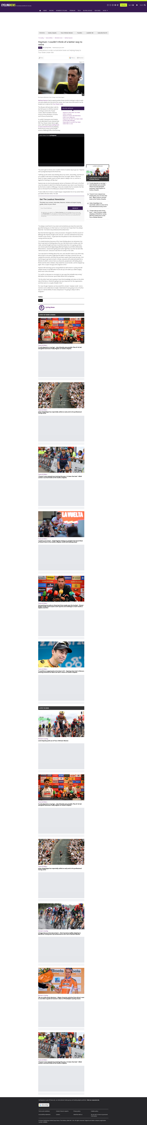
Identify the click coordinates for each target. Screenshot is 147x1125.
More (104, 10)
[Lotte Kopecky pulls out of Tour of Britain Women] (97, 174)
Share (42, 57)
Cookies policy (94, 1111)
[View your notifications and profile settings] (136, 5)
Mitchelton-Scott (58, 38)
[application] (61, 150)
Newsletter (81, 57)
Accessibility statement (44, 1114)
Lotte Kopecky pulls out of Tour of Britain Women (98, 178)
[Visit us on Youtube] (115, 5)
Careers (58, 1114)
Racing (51, 10)
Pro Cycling (41, 38)
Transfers (79, 33)
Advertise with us (78, 1114)
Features (97, 10)
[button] (143, 5)
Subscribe (123, 5)
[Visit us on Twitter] (110, 5)
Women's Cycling (61, 10)
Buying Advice (87, 10)
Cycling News (47, 47)
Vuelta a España (52, 33)
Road (40, 300)
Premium (72, 10)
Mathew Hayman (69, 38)
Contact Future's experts (62, 1111)
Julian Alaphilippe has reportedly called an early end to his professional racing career (98, 205)
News (45, 10)
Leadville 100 (90, 33)
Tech (79, 10)
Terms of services (60, 212)
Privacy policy (77, 1111)
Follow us (73, 57)
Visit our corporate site (93, 1100)
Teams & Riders (49, 38)
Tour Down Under (58, 104)
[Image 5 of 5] (81, 78)
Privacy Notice (46, 213)
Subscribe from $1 (102, 33)
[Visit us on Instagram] (113, 5)
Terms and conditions (44, 1111)
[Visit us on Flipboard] (118, 5)
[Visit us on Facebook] (108, 5)
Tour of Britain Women (67, 33)
